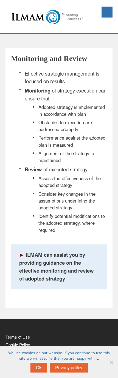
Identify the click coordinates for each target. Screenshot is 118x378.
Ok (38, 367)
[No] (111, 362)
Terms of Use (17, 337)
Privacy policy (68, 367)
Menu (107, 12)
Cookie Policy (17, 344)
